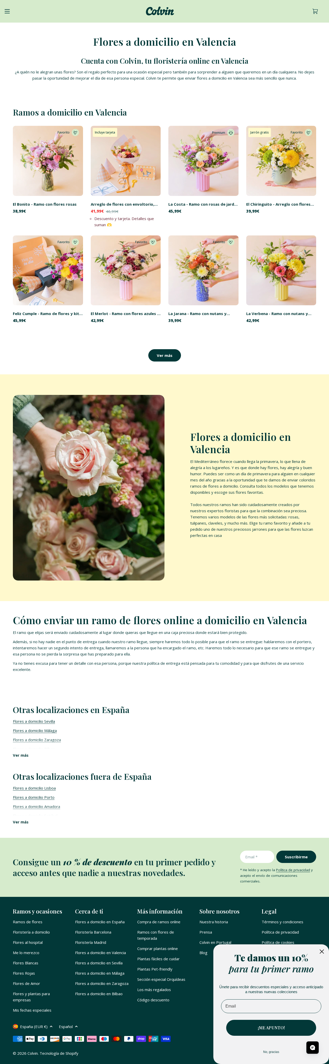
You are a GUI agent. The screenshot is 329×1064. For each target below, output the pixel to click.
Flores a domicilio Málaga (35, 730)
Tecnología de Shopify (59, 1053)
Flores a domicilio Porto (33, 797)
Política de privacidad (293, 870)
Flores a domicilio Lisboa (34, 788)
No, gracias (271, 1052)
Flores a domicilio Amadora (36, 806)
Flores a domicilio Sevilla (34, 721)
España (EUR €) (34, 1026)
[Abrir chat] (312, 1047)
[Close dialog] (321, 951)
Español (66, 1026)
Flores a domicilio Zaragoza (37, 739)
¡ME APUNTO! (271, 1027)
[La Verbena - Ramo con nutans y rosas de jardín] (281, 270)
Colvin (33, 1053)
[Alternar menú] (7, 11)
